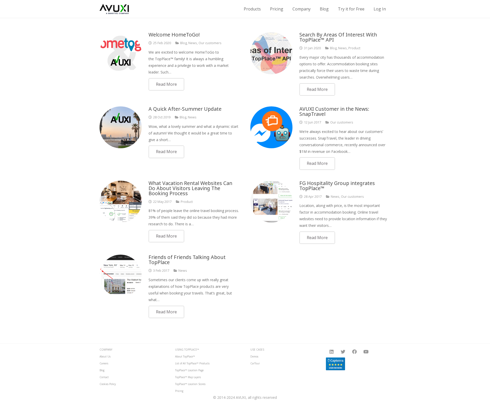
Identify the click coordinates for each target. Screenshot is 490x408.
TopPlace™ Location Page (189, 370)
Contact (104, 377)
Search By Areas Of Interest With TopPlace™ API (338, 37)
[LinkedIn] (331, 351)
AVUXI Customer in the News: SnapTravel (334, 111)
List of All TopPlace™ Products (192, 363)
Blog (183, 43)
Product (354, 48)
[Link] (114, 9)
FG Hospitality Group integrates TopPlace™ (337, 186)
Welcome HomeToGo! (174, 34)
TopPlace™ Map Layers (188, 377)
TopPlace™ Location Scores (190, 384)
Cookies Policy (108, 384)
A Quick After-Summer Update (185, 108)
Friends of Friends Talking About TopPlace (187, 260)
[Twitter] (343, 351)
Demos (254, 356)
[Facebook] (354, 351)
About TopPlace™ (185, 356)
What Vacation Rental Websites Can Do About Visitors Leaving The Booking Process (190, 188)
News (192, 43)
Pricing (179, 391)
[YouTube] (366, 351)
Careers (104, 363)
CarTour (255, 363)
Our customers (210, 43)
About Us (105, 356)
